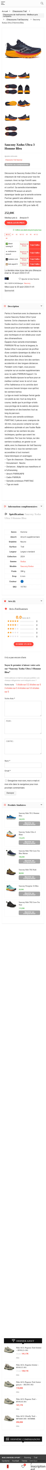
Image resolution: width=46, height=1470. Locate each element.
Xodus (23, 561)
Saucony (27, 283)
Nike (17, 1358)
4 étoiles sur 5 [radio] (24, 688)
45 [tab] (30, 234)
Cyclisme (5, 1461)
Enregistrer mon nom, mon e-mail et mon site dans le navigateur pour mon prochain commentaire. (22, 784)
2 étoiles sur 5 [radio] (34, 684)
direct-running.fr (9, 245)
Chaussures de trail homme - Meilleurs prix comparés (20, 15)
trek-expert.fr (13, 264)
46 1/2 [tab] (36, 234)
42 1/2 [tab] (22, 234)
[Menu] (3, 3)
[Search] (42, 3)
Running (27, 1458)
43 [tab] (27, 234)
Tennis (24, 1461)
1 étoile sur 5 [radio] (22, 684)
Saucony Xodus (27, 566)
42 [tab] (16, 234)
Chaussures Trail (20, 11)
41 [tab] (13, 234)
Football (15, 1461)
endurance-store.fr (11, 252)
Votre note (9, 685)
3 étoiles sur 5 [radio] (11, 688)
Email (8, 771)
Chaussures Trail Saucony (17, 20)
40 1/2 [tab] (8, 234)
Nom (7, 761)
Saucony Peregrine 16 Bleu (28, 886)
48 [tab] (6, 238)
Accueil (5, 11)
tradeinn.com (13, 259)
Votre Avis (10, 698)
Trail (35, 1458)
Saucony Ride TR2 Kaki (27, 870)
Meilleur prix (16, 223)
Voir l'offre (35, 245)
